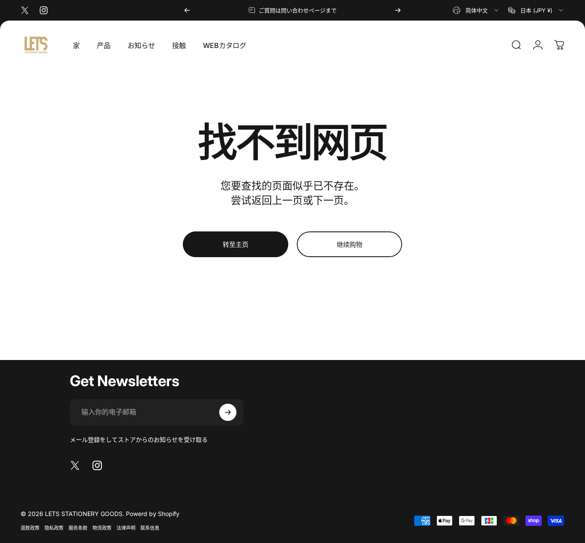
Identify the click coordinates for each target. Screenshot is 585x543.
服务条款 (78, 528)
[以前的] (187, 10)
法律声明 (125, 528)
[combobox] (476, 10)
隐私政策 (54, 528)
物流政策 (102, 528)
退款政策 (30, 528)
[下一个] (397, 10)
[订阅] (227, 412)
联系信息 (149, 528)
